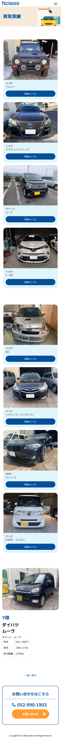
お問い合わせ (30, 714)
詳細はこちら (30, 93)
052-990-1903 (32, 704)
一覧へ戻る (30, 675)
